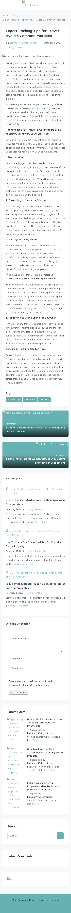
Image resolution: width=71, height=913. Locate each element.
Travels (18, 47)
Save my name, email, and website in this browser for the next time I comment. (31, 683)
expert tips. (34, 108)
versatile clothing (48, 175)
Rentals (38, 509)
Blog (15, 15)
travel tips (30, 399)
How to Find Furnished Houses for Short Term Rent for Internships (44, 722)
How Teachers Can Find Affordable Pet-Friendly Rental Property (45, 752)
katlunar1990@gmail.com (23, 42)
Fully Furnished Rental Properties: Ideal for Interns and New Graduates (43, 786)
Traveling (44, 399)
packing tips (14, 399)
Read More (40, 522)
